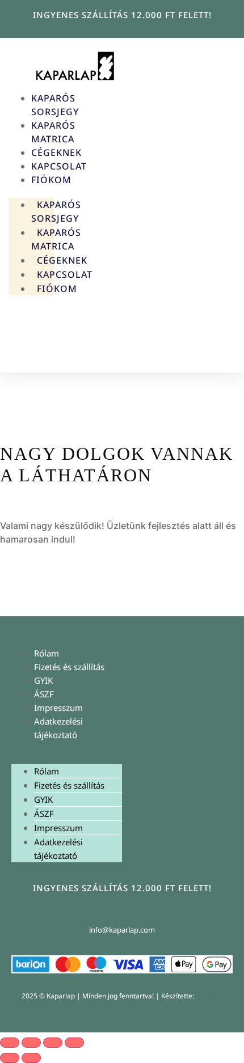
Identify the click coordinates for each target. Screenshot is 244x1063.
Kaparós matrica (56, 239)
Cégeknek (56, 152)
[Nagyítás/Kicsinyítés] (9, 1042)
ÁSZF (44, 694)
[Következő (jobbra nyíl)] (31, 1058)
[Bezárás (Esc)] (74, 1042)
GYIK (43, 680)
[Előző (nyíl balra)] (9, 1058)
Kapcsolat (59, 166)
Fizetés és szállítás (69, 666)
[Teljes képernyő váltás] (31, 1042)
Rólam (46, 653)
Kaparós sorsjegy (56, 211)
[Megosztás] (52, 1042)
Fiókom (51, 179)
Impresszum (58, 707)
